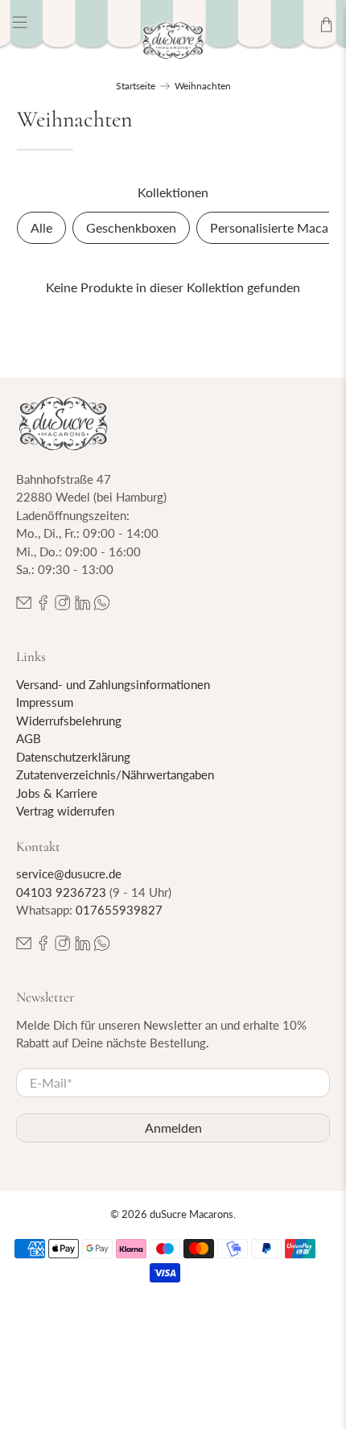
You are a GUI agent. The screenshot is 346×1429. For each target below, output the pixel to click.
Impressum (44, 702)
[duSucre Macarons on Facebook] (43, 605)
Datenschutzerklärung (73, 757)
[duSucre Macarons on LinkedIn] (82, 605)
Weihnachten (203, 86)
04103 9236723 (61, 892)
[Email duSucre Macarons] (23, 605)
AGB (28, 738)
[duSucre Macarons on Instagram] (62, 605)
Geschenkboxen (131, 227)
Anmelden (173, 1127)
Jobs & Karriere (56, 793)
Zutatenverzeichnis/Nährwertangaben (115, 774)
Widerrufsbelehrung (69, 720)
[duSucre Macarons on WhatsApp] (101, 605)
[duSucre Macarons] (173, 40)
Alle (41, 227)
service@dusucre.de (69, 873)
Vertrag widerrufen (65, 810)
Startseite (135, 86)
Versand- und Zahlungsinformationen (113, 684)
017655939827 (119, 909)
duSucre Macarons (191, 1214)
